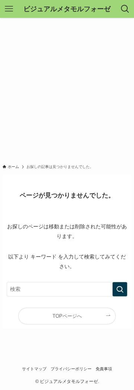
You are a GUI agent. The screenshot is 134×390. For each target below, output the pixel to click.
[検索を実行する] (119, 289)
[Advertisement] (67, 89)
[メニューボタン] (9, 9)
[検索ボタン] (125, 9)
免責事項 (104, 369)
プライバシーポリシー (71, 369)
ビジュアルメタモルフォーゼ (67, 9)
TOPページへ (67, 316)
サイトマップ (34, 369)
